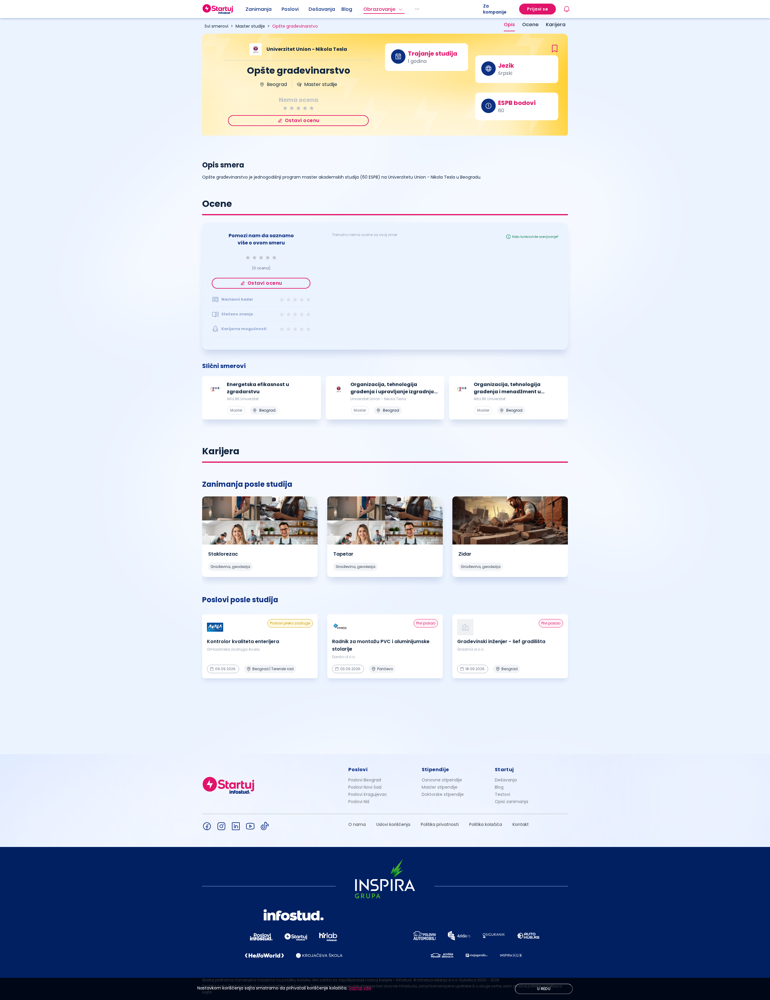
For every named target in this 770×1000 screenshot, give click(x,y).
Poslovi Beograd (364, 780)
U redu (543, 988)
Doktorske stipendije (443, 794)
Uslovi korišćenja (393, 824)
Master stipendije (439, 787)
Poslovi (290, 9)
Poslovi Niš (358, 802)
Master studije (250, 26)
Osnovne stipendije (442, 780)
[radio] (285, 108)
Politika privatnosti (440, 824)
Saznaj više (360, 988)
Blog (347, 9)
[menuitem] (263, 9)
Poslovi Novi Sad (364, 787)
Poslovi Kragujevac (367, 794)
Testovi (502, 794)
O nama (357, 824)
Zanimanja (258, 9)
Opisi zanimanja (511, 802)
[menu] (364, 9)
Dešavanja (506, 780)
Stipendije (435, 769)
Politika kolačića (485, 824)
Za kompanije (495, 9)
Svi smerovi (216, 26)
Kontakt (521, 824)
